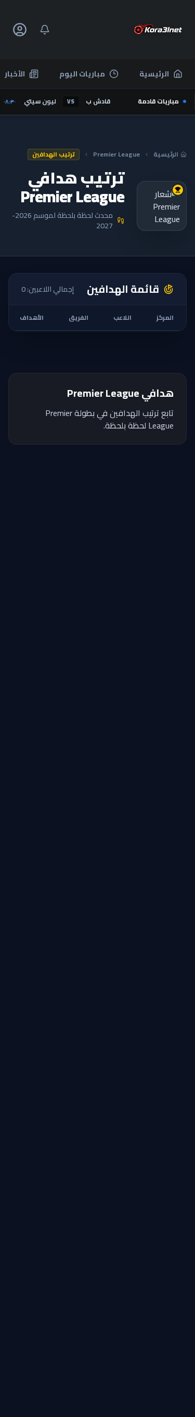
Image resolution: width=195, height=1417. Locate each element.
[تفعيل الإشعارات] (44, 29)
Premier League (116, 154)
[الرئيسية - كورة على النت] (158, 29)
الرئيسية (154, 74)
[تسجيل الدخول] (19, 29)
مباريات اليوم (82, 74)
